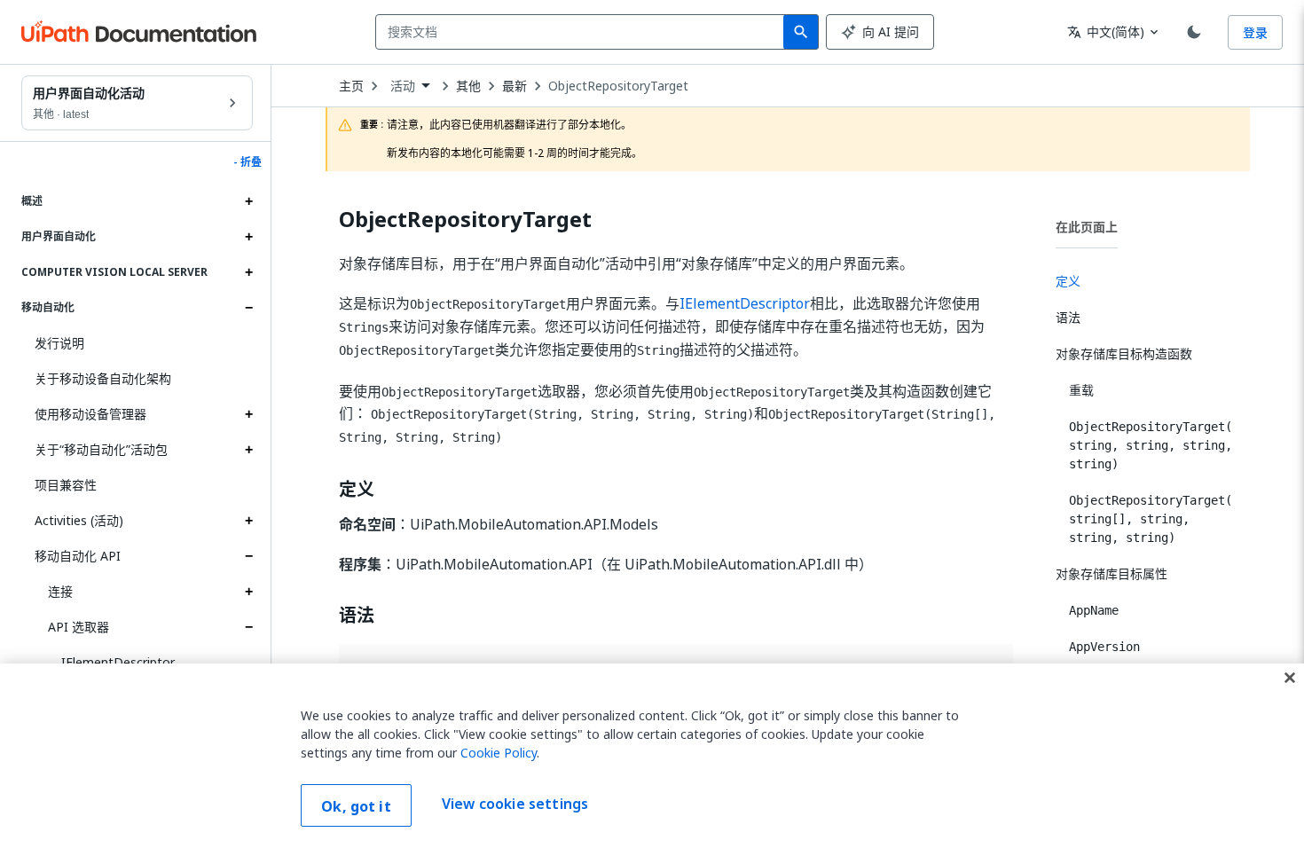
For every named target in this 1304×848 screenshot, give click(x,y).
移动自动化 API (78, 555)
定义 (356, 489)
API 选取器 (78, 626)
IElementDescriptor (118, 662)
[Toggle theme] (1194, 32)
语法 (356, 615)
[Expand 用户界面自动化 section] (248, 237)
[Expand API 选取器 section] (248, 627)
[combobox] (583, 32)
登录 (1255, 32)
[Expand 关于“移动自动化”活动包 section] (248, 450)
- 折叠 (247, 162)
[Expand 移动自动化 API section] (248, 556)
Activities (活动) (79, 520)
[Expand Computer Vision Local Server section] (248, 272)
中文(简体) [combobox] (1105, 31)
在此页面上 (1087, 226)
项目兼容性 (66, 484)
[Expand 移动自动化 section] (248, 308)
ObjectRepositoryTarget (618, 86)
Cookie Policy (498, 752)
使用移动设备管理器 (90, 413)
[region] (652, 755)
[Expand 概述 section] (248, 201)
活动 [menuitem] (402, 86)
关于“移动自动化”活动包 (101, 449)
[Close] (1289, 677)
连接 (60, 591)
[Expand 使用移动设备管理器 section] (248, 414)
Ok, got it (356, 806)
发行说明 (59, 343)
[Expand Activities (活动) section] (248, 521)
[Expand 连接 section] (248, 592)
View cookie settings (515, 803)
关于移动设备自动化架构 (103, 378)
